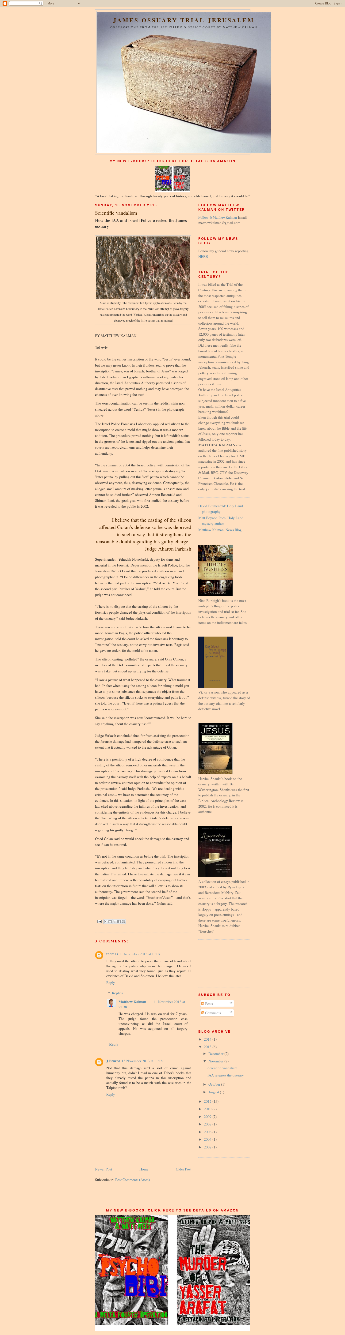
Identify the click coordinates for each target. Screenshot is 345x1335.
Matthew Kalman (132, 1001)
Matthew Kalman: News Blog (220, 529)
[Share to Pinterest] (123, 921)
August (214, 1091)
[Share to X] (114, 921)
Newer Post (103, 1168)
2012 (208, 1101)
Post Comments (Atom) (132, 1179)
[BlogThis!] (110, 921)
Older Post (183, 1168)
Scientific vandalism (222, 1067)
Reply (110, 982)
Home (143, 1168)
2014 (208, 1039)
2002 (208, 1146)
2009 (208, 1116)
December (216, 1053)
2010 (208, 1108)
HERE (203, 256)
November (216, 1060)
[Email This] (105, 921)
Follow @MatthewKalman (217, 217)
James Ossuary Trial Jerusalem (184, 20)
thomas (112, 953)
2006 (208, 1131)
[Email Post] (99, 921)
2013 (208, 1046)
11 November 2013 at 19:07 (139, 953)
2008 (208, 1123)
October (214, 1084)
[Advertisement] (219, 962)
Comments (212, 1012)
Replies (117, 992)
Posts (208, 1003)
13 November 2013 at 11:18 (142, 1060)
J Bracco (113, 1060)
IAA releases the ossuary (225, 1074)
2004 (208, 1139)
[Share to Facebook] (119, 921)
